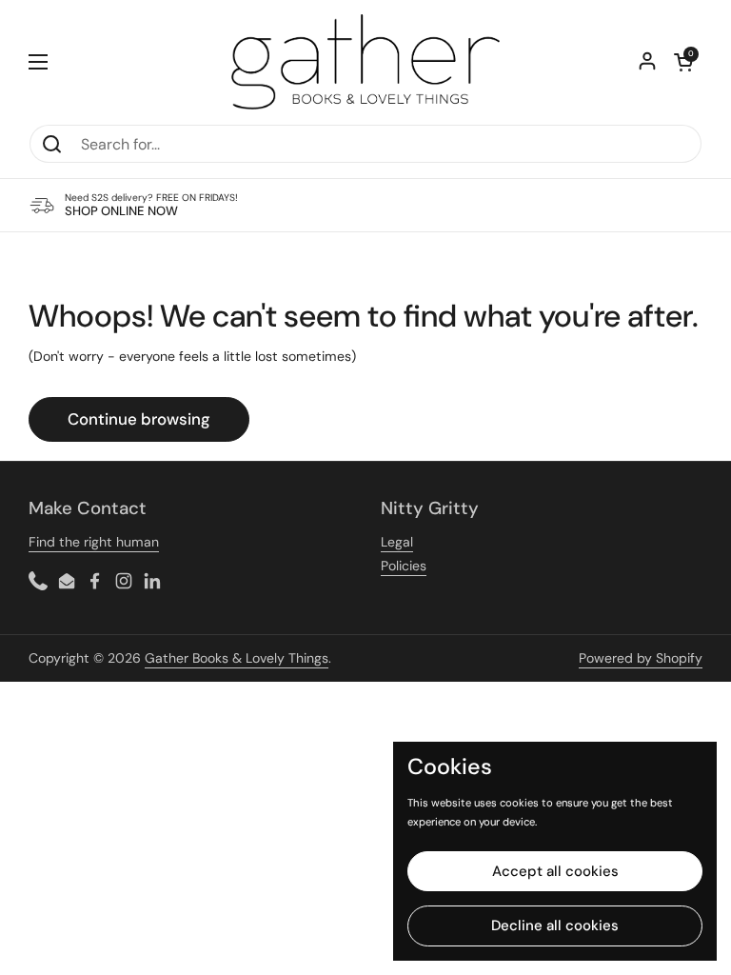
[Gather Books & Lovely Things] (365, 61)
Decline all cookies (555, 925)
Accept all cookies (555, 871)
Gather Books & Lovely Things (236, 658)
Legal (397, 541)
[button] (683, 62)
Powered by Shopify (640, 658)
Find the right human (94, 541)
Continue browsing (139, 418)
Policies (403, 565)
